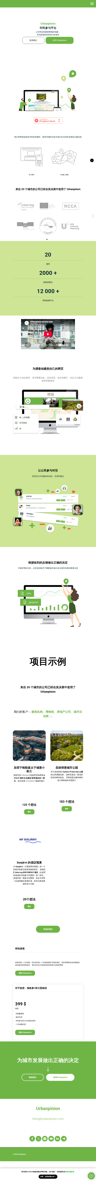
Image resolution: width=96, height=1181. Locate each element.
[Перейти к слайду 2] (49, 239)
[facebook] (32, 1138)
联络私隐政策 (70, 1172)
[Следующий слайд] (92, 160)
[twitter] (38, 1138)
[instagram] (45, 1138)
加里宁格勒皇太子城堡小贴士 (29, 769)
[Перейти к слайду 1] (46, 239)
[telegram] (64, 1138)
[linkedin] (57, 1138)
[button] (60, 40)
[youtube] (51, 1138)
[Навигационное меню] (92, 4)
